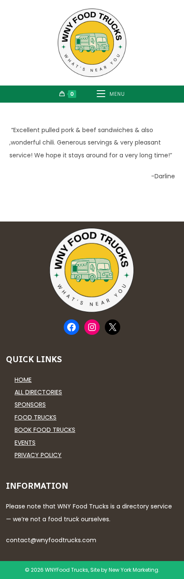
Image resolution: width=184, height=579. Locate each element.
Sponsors (30, 404)
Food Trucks (35, 417)
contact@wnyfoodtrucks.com (51, 540)
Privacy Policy (38, 455)
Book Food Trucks (45, 429)
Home (23, 379)
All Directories (38, 392)
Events (25, 442)
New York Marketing (133, 569)
